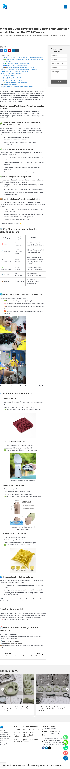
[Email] (65, 753)
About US (17, 730)
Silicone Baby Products (31, 730)
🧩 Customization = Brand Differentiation (17, 63)
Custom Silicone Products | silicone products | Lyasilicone (30, 765)
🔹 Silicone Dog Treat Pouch (12, 79)
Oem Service (16, 736)
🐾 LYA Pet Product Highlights (12, 73)
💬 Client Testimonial (9, 85)
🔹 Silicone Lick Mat (10, 75)
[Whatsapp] (65, 737)
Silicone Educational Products (30, 740)
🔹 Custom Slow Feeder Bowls (13, 81)
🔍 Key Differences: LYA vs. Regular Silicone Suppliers (19, 69)
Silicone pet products (30, 732)
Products (17, 732)
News (16, 739)
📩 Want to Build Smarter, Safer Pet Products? (17, 87)
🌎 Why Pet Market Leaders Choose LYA (15, 71)
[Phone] (65, 747)
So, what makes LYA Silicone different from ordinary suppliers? (24, 57)
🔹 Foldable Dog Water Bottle (13, 77)
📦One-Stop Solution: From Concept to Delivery (19, 67)
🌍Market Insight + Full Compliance (15, 65)
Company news (7, 35)
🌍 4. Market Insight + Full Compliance (15, 83)
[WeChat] (65, 742)
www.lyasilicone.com (12, 641)
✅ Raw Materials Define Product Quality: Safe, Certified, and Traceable (23, 60)
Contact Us (18, 742)
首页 (1, 35)
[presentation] (2, 689)
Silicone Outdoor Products (29, 736)
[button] (1, 50)
